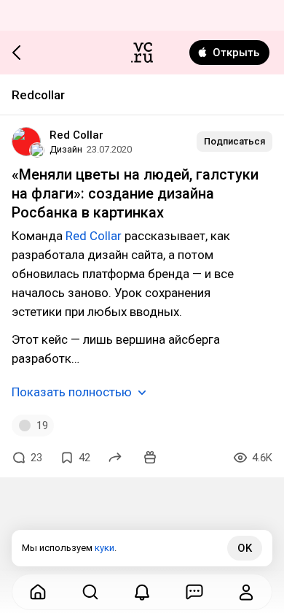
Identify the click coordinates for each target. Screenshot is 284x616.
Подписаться (234, 141)
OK (244, 548)
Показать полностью (72, 392)
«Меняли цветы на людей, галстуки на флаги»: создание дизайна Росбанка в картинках (135, 193)
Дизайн (66, 149)
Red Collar (76, 135)
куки (104, 547)
